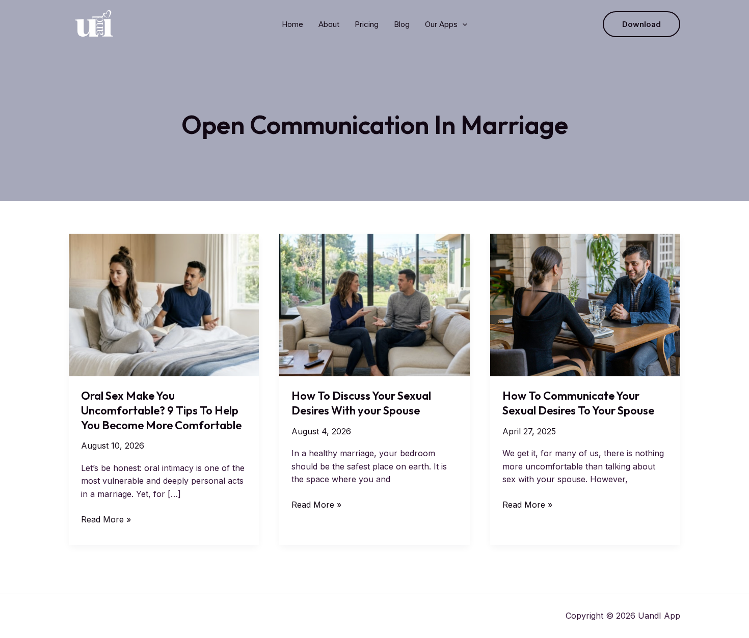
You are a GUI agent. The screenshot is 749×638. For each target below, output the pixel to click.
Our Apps (441, 24)
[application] (462, 24)
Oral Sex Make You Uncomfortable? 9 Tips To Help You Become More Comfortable (161, 410)
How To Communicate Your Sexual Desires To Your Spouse (578, 403)
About (328, 24)
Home (292, 24)
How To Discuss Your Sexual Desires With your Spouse (361, 403)
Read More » (106, 520)
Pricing (367, 24)
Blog (402, 24)
